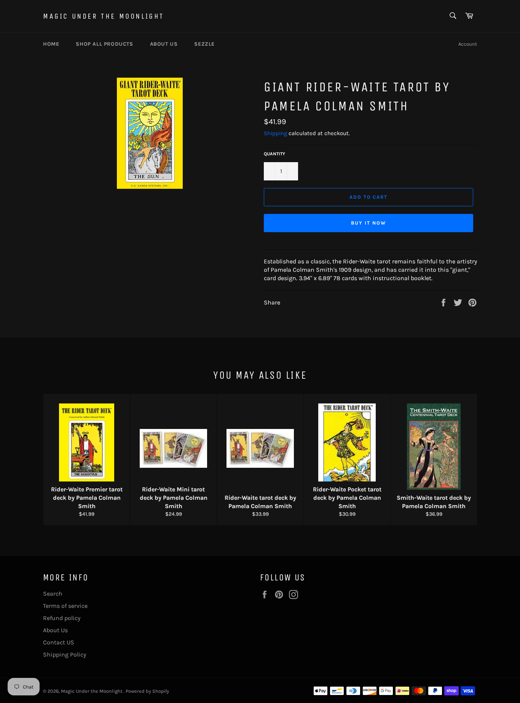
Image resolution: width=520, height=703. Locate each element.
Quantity (274, 153)
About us (164, 44)
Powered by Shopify (147, 691)
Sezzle (204, 44)
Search (52, 593)
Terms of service (65, 605)
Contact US (58, 642)
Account (467, 44)
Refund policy (61, 618)
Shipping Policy (64, 654)
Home (51, 44)
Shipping (275, 133)
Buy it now (368, 223)
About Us (55, 630)
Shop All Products (104, 44)
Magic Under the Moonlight (103, 16)
